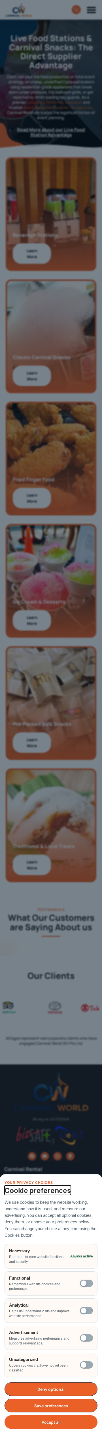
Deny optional (51, 1389)
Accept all (51, 1422)
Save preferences (51, 1405)
